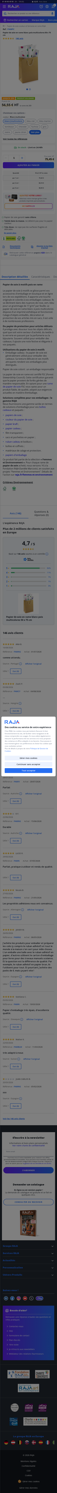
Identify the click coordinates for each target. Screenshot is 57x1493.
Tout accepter (28, 770)
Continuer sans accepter (28, 764)
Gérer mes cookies (28, 758)
